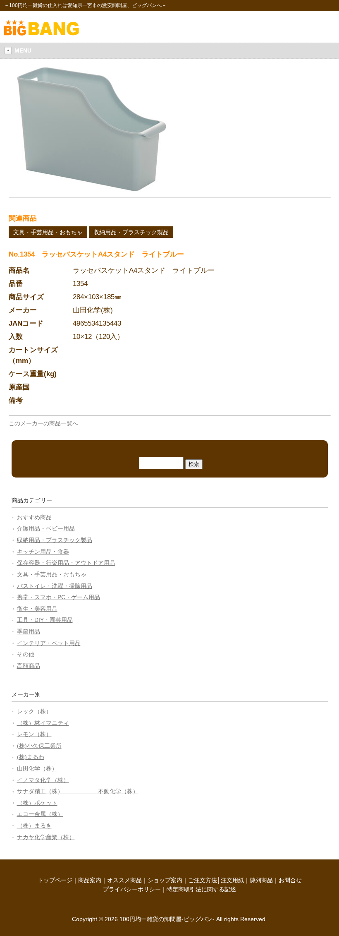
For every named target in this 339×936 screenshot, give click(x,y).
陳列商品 (261, 880)
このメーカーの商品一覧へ (43, 423)
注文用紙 (232, 880)
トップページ (55, 880)
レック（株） (34, 711)
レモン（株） (34, 734)
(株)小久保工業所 (39, 745)
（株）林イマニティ (43, 723)
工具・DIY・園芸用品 (45, 620)
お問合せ (290, 880)
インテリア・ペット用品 (49, 643)
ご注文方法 (202, 880)
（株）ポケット (37, 802)
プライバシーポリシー (132, 889)
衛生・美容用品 (37, 608)
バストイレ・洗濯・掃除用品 (54, 586)
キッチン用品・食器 (43, 551)
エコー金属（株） (40, 814)
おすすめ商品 (34, 517)
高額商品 (28, 665)
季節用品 (28, 631)
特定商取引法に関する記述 (201, 889)
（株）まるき (34, 825)
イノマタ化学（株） (43, 780)
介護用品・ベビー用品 (46, 528)
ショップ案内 (165, 880)
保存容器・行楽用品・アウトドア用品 (66, 562)
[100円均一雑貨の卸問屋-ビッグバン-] (41, 33)
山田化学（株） (37, 768)
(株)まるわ (30, 757)
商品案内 (89, 880)
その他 (25, 654)
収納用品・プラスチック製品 (131, 232)
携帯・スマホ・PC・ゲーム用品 (58, 597)
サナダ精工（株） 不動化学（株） (77, 791)
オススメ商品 (124, 880)
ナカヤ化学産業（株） (46, 837)
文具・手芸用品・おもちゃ (48, 232)
